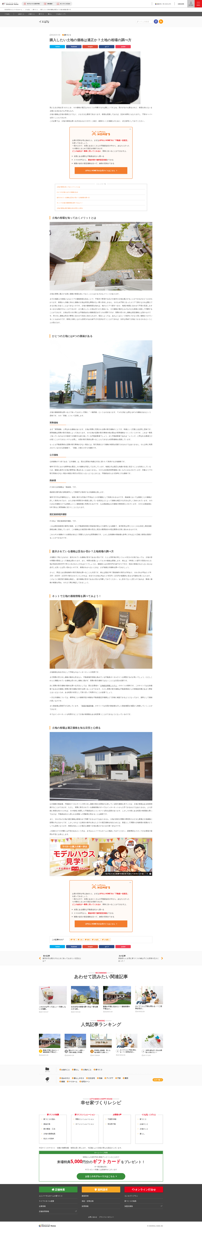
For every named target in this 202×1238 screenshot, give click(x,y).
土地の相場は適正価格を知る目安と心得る (70, 208)
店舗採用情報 (44, 1211)
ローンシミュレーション (85, 1124)
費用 (126, 1078)
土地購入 (107, 940)
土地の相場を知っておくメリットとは (68, 187)
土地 (80, 940)
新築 (63, 1081)
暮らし (50, 14)
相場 (88, 940)
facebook (74, 47)
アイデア (109, 1078)
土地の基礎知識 (49, 1134)
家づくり (35, 9)
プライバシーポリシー (106, 1217)
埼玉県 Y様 (112, 1124)
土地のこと (31, 14)
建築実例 (85, 1196)
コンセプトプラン (131, 1196)
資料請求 (49, 4)
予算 (73, 940)
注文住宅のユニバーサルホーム (13, 9)
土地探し (97, 940)
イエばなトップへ (61, 14)
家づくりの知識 (130, 1201)
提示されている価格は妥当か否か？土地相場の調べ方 (73, 197)
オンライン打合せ (65, 4)
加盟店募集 (181, 4)
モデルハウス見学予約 (33, 4)
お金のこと (21, 14)
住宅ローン (85, 1081)
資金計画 (46, 1124)
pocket (123, 47)
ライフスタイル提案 (46, 1201)
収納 (100, 1078)
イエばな (27, 9)
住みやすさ (65, 1078)
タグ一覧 (157, 1080)
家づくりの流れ (49, 1119)
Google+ (90, 47)
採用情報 (85, 1206)
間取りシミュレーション (85, 1119)
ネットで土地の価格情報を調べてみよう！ (70, 203)
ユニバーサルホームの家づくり (50, 1196)
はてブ (107, 47)
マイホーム (73, 1081)
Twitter (57, 47)
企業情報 (42, 1206)
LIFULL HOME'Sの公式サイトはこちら (100, 170)
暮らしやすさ (79, 1078)
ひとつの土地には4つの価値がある (67, 192)
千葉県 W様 (112, 1119)
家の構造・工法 (49, 1129)
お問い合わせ (92, 1217)
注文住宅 (91, 1078)
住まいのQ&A (48, 1138)
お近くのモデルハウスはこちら (100, 1176)
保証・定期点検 (88, 1201)
